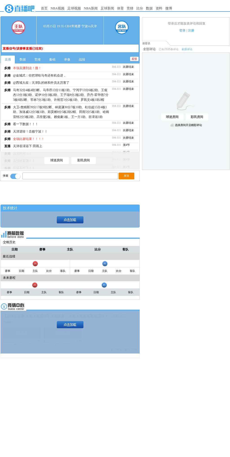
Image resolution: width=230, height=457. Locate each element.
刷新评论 (187, 49)
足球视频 (74, 8)
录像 (67, 59)
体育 (120, 8)
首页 (44, 8)
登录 (182, 30)
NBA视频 (57, 8)
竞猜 (130, 8)
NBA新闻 (91, 8)
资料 (159, 8)
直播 (8, 59)
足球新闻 (107, 8)
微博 (168, 8)
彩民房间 (83, 160)
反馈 (134, 58)
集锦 (52, 59)
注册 (191, 30)
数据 (149, 8)
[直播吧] (19, 14)
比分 (139, 8)
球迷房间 (56, 160)
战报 (82, 59)
